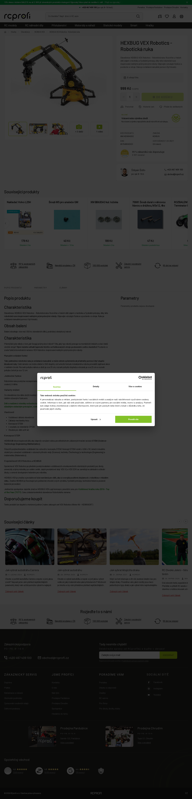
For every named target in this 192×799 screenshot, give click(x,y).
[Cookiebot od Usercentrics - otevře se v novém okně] (140, 378)
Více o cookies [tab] (135, 386)
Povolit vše (133, 419)
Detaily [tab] (96, 386)
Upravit (94, 419)
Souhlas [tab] (57, 387)
